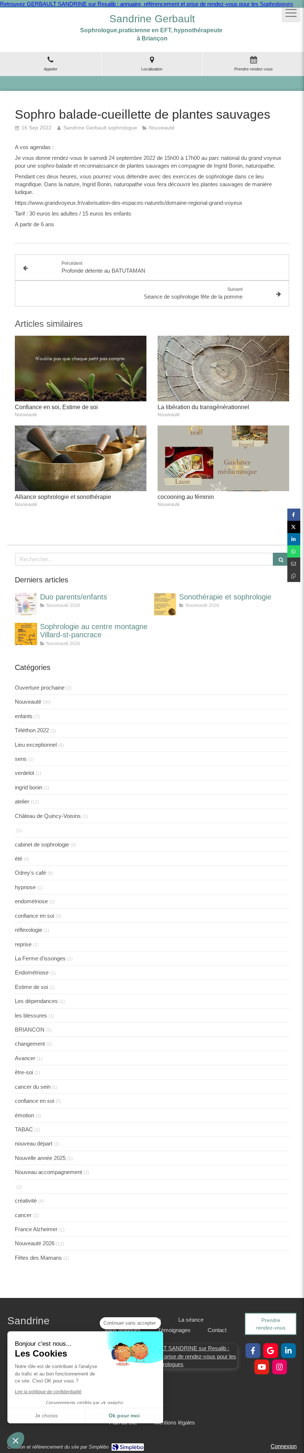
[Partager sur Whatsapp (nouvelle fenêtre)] (293, 551)
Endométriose (32, 972)
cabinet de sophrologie (42, 844)
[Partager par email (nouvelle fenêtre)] (293, 564)
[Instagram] (279, 1367)
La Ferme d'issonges (40, 958)
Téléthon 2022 (32, 730)
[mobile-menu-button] (291, 13)
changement (30, 1044)
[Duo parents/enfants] (26, 604)
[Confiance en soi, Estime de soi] (80, 369)
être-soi (24, 1072)
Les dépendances (36, 1001)
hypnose (25, 887)
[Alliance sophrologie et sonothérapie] (80, 458)
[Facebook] (252, 1350)
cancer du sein (32, 1087)
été (18, 858)
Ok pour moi (124, 1416)
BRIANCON (29, 1029)
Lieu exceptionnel (36, 745)
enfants (24, 716)
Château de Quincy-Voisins (48, 816)
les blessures (31, 1015)
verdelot (24, 773)
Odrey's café (30, 873)
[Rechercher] (281, 559)
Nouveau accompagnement (48, 1172)
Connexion (284, 1446)
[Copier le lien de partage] (293, 576)
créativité (26, 1200)
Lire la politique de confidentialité (48, 1391)
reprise (23, 944)
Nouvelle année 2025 (40, 1158)
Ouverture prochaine (40, 687)
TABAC (24, 1129)
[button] (15, 1440)
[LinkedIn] (288, 1350)
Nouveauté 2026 (34, 1243)
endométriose (31, 901)
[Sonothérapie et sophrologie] (165, 604)
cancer (23, 1215)
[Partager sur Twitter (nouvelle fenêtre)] (293, 527)
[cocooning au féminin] (223, 458)
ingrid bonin (28, 787)
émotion (24, 1115)
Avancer (25, 1058)
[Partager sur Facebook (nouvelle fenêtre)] (293, 515)
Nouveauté (28, 701)
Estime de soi (31, 987)
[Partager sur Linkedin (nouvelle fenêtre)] (293, 539)
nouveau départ (33, 1143)
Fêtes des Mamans (38, 1258)
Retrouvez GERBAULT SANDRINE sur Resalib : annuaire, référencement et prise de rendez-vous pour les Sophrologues (146, 4)
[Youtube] (261, 1367)
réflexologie (28, 930)
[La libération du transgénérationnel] (223, 369)
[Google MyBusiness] (270, 1350)
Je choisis (46, 1416)
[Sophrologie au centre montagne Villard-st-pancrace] (26, 634)
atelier (22, 801)
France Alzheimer (36, 1229)
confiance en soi (34, 916)
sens (21, 759)
